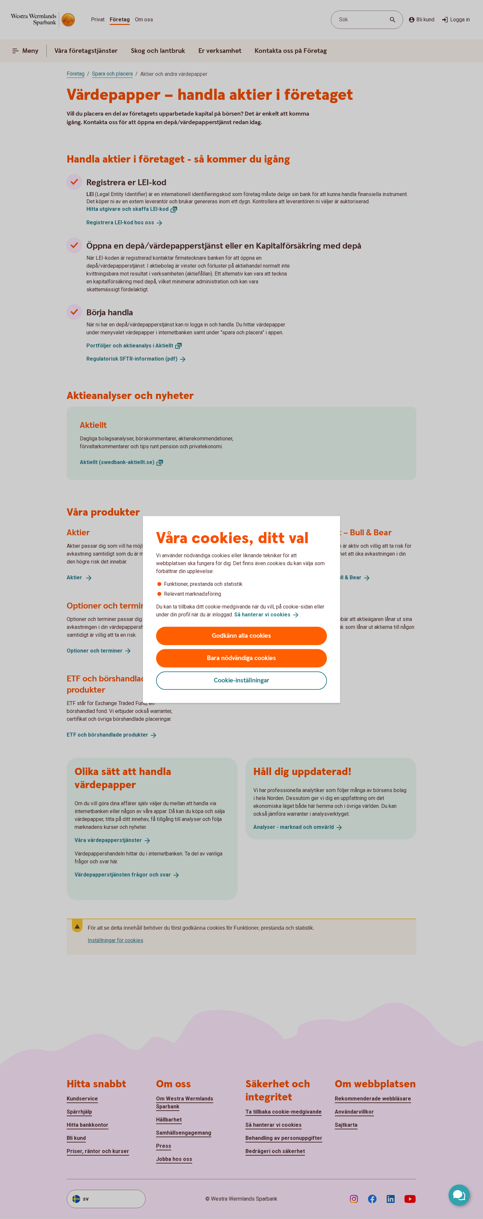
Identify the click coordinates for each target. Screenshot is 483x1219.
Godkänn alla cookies (241, 636)
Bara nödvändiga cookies (241, 658)
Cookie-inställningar (241, 680)
